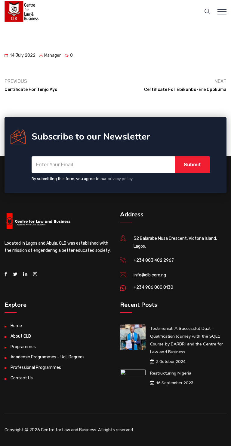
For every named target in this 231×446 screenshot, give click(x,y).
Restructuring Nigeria (170, 373)
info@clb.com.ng (150, 275)
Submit (192, 164)
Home (16, 325)
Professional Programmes (36, 367)
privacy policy (120, 178)
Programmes (23, 346)
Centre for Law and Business (68, 429)
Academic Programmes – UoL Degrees (48, 357)
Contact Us (22, 378)
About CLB (21, 336)
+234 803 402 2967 (154, 260)
